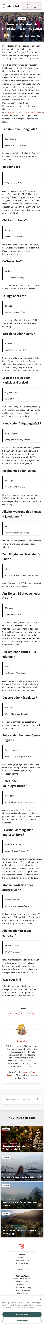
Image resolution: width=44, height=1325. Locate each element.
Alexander (19, 35)
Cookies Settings (22, 1320)
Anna (8, 112)
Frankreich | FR (22, 1263)
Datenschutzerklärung (22, 1287)
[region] (22, 1310)
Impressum (22, 1293)
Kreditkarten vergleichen (32, 6)
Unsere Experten (22, 1281)
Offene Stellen (22, 1284)
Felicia (14, 112)
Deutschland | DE (22, 1260)
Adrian (30, 112)
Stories (22, 18)
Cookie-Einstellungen (22, 1290)
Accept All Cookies (22, 1314)
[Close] (40, 1299)
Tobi (20, 112)
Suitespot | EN (22, 1269)
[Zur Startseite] (22, 1248)
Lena (36, 112)
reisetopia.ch (13, 6)
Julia (25, 112)
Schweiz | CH (22, 1257)
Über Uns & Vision (22, 1278)
